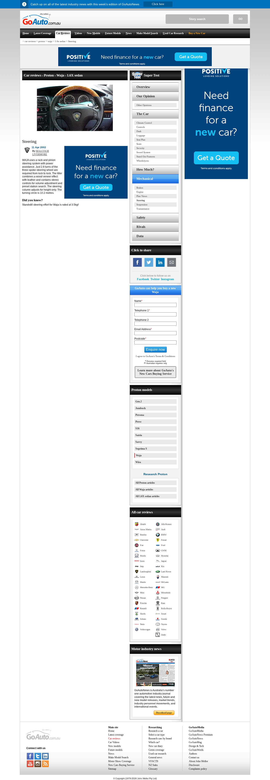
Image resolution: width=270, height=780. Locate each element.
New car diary (155, 746)
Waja (139, 455)
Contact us (194, 757)
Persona (139, 414)
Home (111, 730)
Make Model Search (118, 757)
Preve (138, 421)
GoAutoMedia (196, 730)
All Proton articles (145, 482)
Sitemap (112, 768)
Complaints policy (198, 768)
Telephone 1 (142, 310)
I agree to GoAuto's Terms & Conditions (155, 356)
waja (50, 41)
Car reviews (114, 738)
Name (138, 301)
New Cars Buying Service (121, 765)
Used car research (157, 753)
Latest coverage (116, 734)
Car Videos (113, 742)
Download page (164, 712)
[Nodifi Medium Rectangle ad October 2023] (96, 198)
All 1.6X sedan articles (147, 496)
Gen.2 (138, 401)
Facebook (143, 279)
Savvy (138, 441)
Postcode (140, 338)
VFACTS (153, 761)
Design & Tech (196, 746)
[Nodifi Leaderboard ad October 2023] (135, 65)
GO (240, 18)
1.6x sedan (60, 41)
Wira (138, 462)
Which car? (154, 742)
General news (155, 757)
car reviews (30, 41)
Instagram (167, 279)
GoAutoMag (195, 742)
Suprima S (141, 448)
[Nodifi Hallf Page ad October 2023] (216, 178)
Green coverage (156, 749)
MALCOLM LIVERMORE (40, 153)
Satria (138, 435)
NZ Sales (153, 765)
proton (41, 41)
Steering (72, 41)
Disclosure (194, 765)
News (111, 753)
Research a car (155, 730)
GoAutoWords (196, 749)
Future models (115, 749)
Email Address (143, 329)
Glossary (153, 768)
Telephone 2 (141, 319)
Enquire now (155, 349)
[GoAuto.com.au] (40, 26)
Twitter (155, 279)
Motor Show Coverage (119, 761)
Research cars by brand (160, 738)
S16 (137, 428)
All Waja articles (144, 489)
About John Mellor (198, 761)
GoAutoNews (196, 738)
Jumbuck (140, 408)
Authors (193, 753)
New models (114, 746)
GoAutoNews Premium (201, 734)
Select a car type (156, 734)
